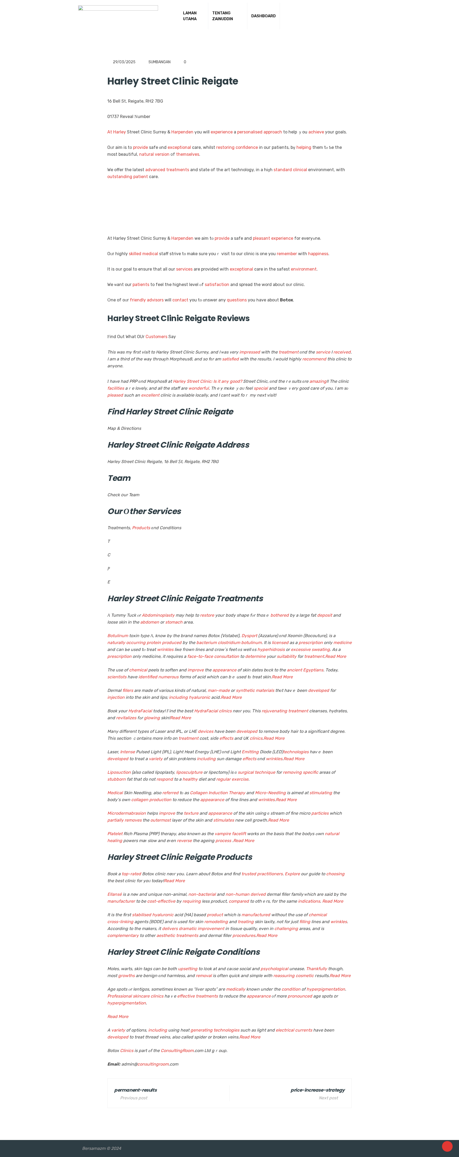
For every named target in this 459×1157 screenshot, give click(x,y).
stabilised (141, 914)
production (160, 799)
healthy (190, 779)
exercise (240, 779)
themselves (187, 154)
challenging (286, 928)
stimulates (223, 820)
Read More (335, 656)
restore (207, 615)
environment (304, 269)
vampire (223, 833)
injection (116, 697)
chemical (138, 669)
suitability (286, 656)
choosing (335, 873)
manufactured (255, 914)
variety (156, 758)
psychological (274, 968)
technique (265, 772)
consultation (226, 656)
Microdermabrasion (126, 813)
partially (115, 820)
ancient (294, 669)
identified (147, 676)
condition (291, 989)
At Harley (116, 131)
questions (237, 299)
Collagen (198, 792)
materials (265, 690)
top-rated (131, 873)
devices (205, 731)
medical (150, 253)
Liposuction (119, 772)
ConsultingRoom (177, 1050)
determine (255, 656)
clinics (225, 710)
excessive (301, 649)
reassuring (284, 975)
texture (191, 813)
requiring (191, 901)
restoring (225, 147)
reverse (184, 840)
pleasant (261, 238)
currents (303, 1030)
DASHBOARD (263, 16)
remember (287, 253)
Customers (156, 336)
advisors (155, 299)
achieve (316, 131)
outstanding (119, 176)
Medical (115, 792)
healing (114, 840)
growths (126, 975)
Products (141, 527)
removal (204, 975)
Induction (218, 792)
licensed (280, 642)
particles (320, 813)
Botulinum (117, 635)
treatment (289, 352)
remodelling (216, 921)
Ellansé (114, 894)
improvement (211, 928)
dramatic (188, 928)
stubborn (116, 779)
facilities (115, 388)
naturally (116, 642)
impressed (249, 352)
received (342, 352)
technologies (296, 751)
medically (235, 989)
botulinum (251, 642)
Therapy (237, 792)
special (261, 388)
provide (140, 147)
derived (258, 894)
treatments (177, 169)
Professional (119, 996)
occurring (136, 642)
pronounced (300, 996)
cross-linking (120, 921)
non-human (237, 894)
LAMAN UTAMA (190, 16)
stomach (173, 622)
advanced (155, 169)
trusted (248, 873)
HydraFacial (140, 710)
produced (171, 642)
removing (292, 772)
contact (180, 299)
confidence (247, 147)
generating (201, 1030)
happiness (318, 253)
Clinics (126, 1050)
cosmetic (305, 975)
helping (303, 147)
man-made (219, 690)
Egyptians (313, 669)
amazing (317, 381)
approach (273, 131)
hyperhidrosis (271, 649)
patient (140, 176)
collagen (139, 799)
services (184, 269)
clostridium (229, 642)
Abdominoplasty (158, 615)
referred (170, 792)
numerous (168, 676)
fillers (127, 690)
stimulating (320, 792)
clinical (300, 169)
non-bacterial (202, 894)
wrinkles (165, 649)
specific (310, 772)
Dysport (249, 635)
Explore (292, 873)
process (223, 840)
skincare (141, 996)
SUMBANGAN (159, 62)
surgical (246, 772)
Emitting (250, 751)
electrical (285, 1030)
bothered (279, 615)
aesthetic (165, 935)
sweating (321, 649)
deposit (324, 615)
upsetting (187, 968)
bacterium (206, 642)
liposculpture (189, 772)
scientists (116, 676)
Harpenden (182, 131)
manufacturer (121, 901)
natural (146, 154)
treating (246, 921)
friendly (138, 299)
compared (239, 901)
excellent (150, 395)
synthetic (245, 690)
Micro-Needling (270, 792)
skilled (135, 253)
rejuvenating (274, 710)
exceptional (179, 147)
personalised (249, 131)
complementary (123, 935)
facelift (239, 833)
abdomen (149, 622)
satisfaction (217, 284)
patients (141, 284)
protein (154, 642)
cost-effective (161, 901)
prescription (311, 642)
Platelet (114, 833)
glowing (152, 717)
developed (318, 690)
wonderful (198, 388)
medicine (342, 642)
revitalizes (126, 717)
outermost (160, 820)
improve (196, 669)
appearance (224, 669)
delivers (170, 928)
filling (304, 921)
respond (164, 779)
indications (309, 901)
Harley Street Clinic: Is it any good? (207, 381)
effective (186, 996)
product (215, 914)
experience (222, 131)
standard (283, 169)
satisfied (230, 358)
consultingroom (153, 1064)
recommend (314, 358)
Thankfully (316, 968)
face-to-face (200, 656)
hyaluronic (199, 697)
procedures (243, 935)
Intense (127, 751)
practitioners (270, 873)
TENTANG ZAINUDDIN (222, 16)
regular (223, 779)
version (162, 154)
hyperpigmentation (326, 989)
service (323, 352)
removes (133, 820)
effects (226, 738)
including (178, 697)
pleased (115, 395)
